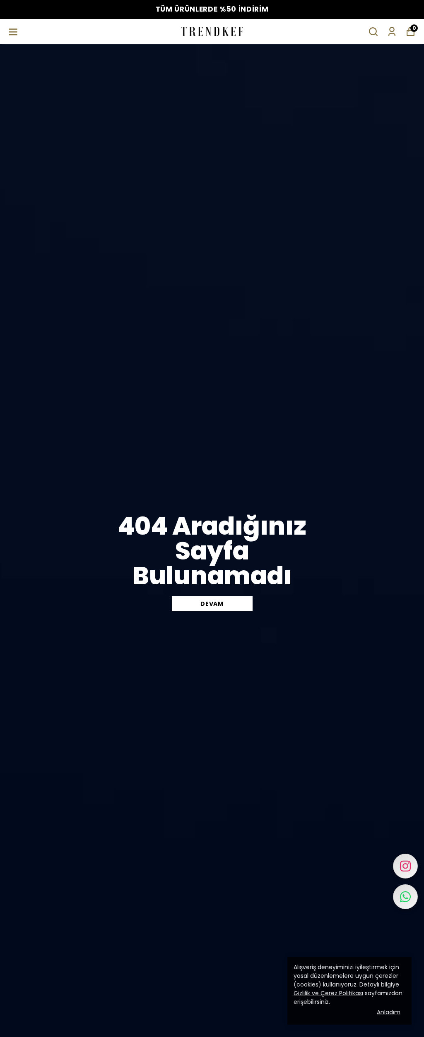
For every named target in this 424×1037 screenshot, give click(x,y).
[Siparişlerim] (392, 31)
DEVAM (212, 604)
